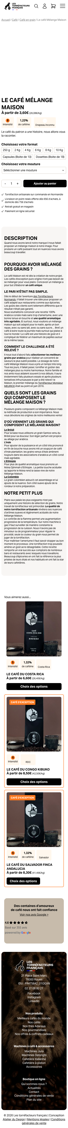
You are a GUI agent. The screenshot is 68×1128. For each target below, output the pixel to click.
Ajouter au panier (45, 183)
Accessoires (34, 1067)
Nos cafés (34, 1022)
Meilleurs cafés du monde (34, 1018)
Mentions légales (38, 1119)
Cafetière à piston (34, 1063)
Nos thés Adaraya (34, 1026)
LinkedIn (34, 1001)
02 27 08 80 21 (34, 988)
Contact (34, 1092)
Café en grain (27, 19)
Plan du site (34, 1100)
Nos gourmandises (34, 1030)
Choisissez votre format (19, 144)
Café (15, 19)
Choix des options (34, 686)
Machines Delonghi (34, 1055)
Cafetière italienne (34, 1059)
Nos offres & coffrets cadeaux (34, 1034)
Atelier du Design (14, 1119)
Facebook (34, 993)
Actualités (34, 1088)
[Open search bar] (36, 6)
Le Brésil (9, 429)
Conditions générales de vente (34, 1096)
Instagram (34, 997)
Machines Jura (34, 1051)
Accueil (5, 19)
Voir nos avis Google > (34, 915)
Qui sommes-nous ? (34, 1084)
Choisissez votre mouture (20, 164)
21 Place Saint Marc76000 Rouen (34, 977)
